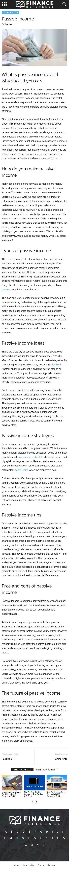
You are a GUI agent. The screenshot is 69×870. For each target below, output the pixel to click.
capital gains (21, 469)
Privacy (41, 865)
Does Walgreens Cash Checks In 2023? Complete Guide (56, 794)
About (17, 865)
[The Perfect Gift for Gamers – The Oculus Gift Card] (34, 782)
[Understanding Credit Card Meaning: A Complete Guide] (12, 782)
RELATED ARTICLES (22, 769)
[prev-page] (32, 802)
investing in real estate (31, 457)
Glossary (8, 12)
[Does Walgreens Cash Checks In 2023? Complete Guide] (57, 782)
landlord (56, 364)
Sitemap (51, 865)
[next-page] (36, 802)
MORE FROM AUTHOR (45, 769)
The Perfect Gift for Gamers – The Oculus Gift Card (33, 794)
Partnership (60, 758)
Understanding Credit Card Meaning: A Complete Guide (11, 794)
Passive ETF (8, 758)
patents (6, 289)
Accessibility (28, 865)
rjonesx (8, 24)
